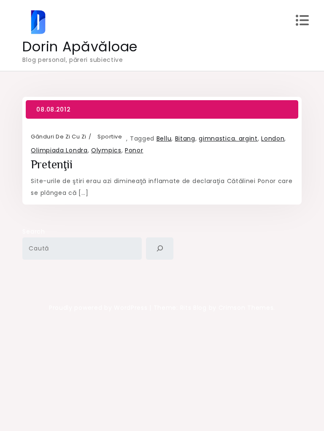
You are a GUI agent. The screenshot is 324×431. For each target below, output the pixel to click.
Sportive (109, 137)
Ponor (134, 150)
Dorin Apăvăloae (80, 46)
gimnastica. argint (228, 138)
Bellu (164, 138)
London (272, 138)
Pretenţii (52, 164)
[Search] (159, 248)
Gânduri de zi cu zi (58, 137)
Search (33, 231)
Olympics (106, 150)
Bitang (185, 138)
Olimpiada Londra (59, 150)
